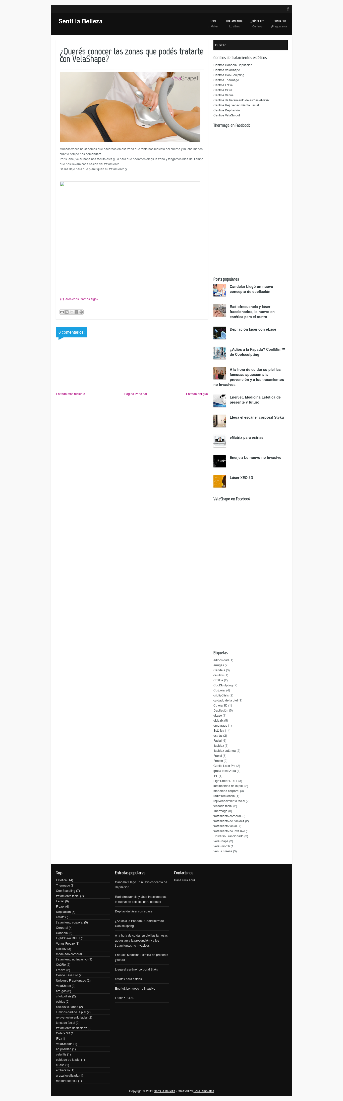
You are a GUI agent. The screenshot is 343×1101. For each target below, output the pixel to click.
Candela (219, 670)
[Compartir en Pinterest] (81, 312)
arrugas (218, 665)
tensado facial (223, 806)
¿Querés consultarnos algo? (79, 299)
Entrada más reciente (70, 393)
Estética (218, 730)
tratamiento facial (225, 826)
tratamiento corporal (227, 816)
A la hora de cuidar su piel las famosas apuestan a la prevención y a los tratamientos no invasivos (248, 377)
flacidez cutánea (224, 750)
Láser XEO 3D (241, 477)
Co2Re (218, 680)
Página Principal (135, 393)
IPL (215, 775)
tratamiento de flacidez (228, 821)
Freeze (218, 760)
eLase (217, 715)
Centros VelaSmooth (227, 115)
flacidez (218, 745)
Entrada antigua (197, 393)
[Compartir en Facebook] (76, 312)
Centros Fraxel (223, 85)
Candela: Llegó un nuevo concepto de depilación (251, 289)
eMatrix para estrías (246, 437)
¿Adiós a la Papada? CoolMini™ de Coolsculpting (257, 352)
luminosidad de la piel (228, 785)
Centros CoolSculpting (228, 75)
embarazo (220, 725)
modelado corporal (226, 790)
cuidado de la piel (225, 700)
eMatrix (218, 720)
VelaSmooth (221, 846)
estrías (217, 735)
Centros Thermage (226, 80)
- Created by (194, 1091)
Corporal (219, 690)
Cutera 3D (220, 705)
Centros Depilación (226, 110)
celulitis (218, 675)
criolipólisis (221, 695)
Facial (217, 740)
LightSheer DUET (225, 780)
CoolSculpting (223, 685)
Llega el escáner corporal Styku (257, 417)
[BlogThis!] (66, 312)
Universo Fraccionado (228, 836)
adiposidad (221, 660)
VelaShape (220, 841)
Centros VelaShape (226, 70)
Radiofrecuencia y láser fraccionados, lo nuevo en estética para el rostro (252, 311)
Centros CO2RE (224, 90)
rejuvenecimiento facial (229, 801)
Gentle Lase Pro (224, 765)
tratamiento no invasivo (229, 831)
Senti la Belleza (80, 21)
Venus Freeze (222, 851)
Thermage (220, 811)
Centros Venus (223, 95)
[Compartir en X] (71, 312)
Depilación (220, 710)
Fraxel (217, 755)
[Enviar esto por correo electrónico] (62, 312)
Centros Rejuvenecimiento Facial (236, 105)
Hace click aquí (184, 880)
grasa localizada (224, 770)
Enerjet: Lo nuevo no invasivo (255, 457)
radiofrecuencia (224, 796)
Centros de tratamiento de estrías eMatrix (241, 100)
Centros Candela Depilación (232, 65)
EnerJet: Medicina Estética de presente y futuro (255, 399)
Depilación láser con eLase (253, 329)
